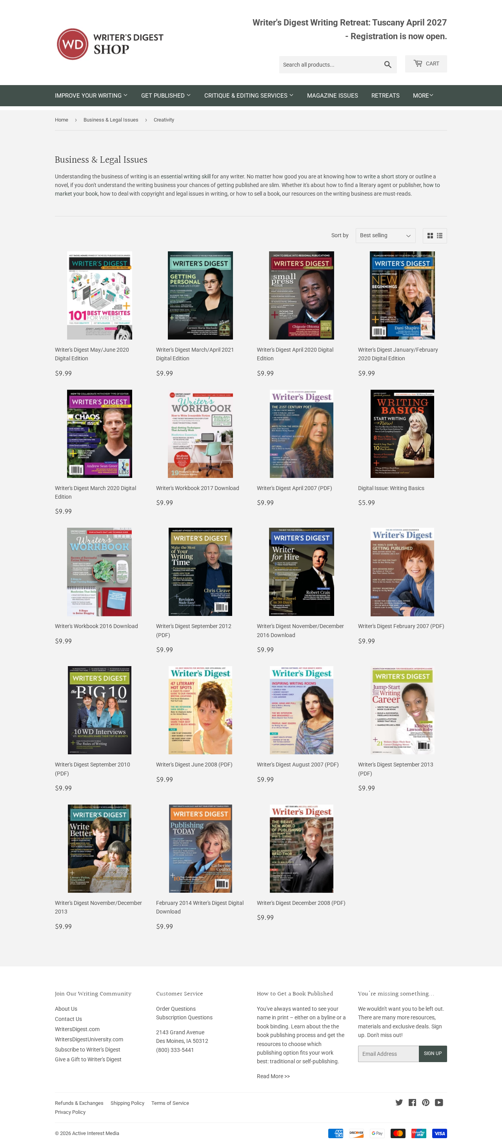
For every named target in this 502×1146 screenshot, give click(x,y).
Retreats (385, 95)
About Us (66, 1009)
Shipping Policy (127, 1103)
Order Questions (176, 1009)
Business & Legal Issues (111, 120)
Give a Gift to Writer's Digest (88, 1059)
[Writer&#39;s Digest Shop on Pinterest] (426, 1104)
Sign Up (433, 1053)
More (421, 95)
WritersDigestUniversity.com (89, 1039)
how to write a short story (377, 176)
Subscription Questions (184, 1017)
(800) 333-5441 (175, 1050)
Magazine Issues (332, 95)
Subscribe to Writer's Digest (87, 1049)
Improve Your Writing (89, 95)
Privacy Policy (70, 1112)
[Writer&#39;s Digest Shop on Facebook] (412, 1104)
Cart (432, 63)
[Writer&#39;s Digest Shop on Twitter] (399, 1104)
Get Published (163, 95)
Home (61, 120)
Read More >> (273, 1076)
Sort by (340, 235)
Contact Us (68, 1019)
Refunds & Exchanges (79, 1103)
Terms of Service (170, 1103)
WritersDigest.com (77, 1029)
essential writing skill (186, 176)
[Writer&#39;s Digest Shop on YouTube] (439, 1104)
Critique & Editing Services (246, 95)
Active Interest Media (95, 1133)
